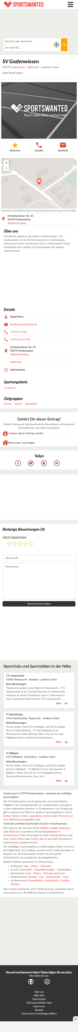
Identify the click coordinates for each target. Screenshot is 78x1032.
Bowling (33, 877)
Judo (5, 839)
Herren (18, 404)
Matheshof (33, 67)
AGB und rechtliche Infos (39, 1003)
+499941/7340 (18, 332)
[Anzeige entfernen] (75, 1018)
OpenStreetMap (70, 210)
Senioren (47, 816)
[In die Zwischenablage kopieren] (43, 463)
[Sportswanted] (29, 4)
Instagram (47, 981)
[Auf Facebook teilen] (17, 463)
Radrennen (14, 831)
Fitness (34, 866)
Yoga (25, 866)
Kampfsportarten (59, 835)
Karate (13, 839)
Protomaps (59, 210)
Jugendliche (31, 404)
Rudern (37, 873)
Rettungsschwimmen (54, 873)
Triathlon (65, 880)
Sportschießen (53, 877)
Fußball (44, 828)
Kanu (28, 873)
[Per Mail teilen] (56, 463)
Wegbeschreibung (17, 223)
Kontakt (39, 1010)
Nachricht (63, 150)
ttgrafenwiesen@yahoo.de (23, 324)
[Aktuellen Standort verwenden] (56, 45)
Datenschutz (39, 999)
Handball (53, 828)
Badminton (65, 828)
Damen (7, 404)
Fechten (35, 839)
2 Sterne (15, 544)
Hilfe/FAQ (39, 995)
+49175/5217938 (20, 339)
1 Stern (9, 544)
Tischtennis (10, 388)
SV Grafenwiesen (21, 61)
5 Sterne (31, 544)
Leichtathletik (52, 880)
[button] (39, 181)
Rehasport (46, 866)
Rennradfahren (36, 880)
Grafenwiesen (18, 67)
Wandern (15, 884)
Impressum (39, 1006)
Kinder (24, 816)
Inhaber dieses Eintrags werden (26, 433)
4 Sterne (25, 544)
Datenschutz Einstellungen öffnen (39, 1013)
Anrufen (39, 150)
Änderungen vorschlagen (21, 443)
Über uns (39, 992)
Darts (66, 877)
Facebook (31, 981)
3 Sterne (20, 544)
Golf (41, 877)
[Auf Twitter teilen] (30, 463)
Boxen (21, 839)
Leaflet (7, 210)
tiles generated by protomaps (44, 210)
